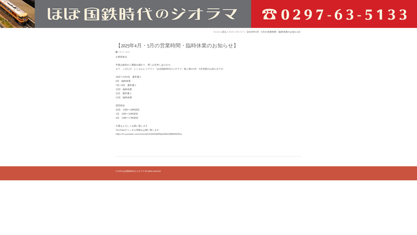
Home (216, 32)
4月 (237, 32)
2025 (231, 32)
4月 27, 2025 (124, 52)
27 (242, 32)
